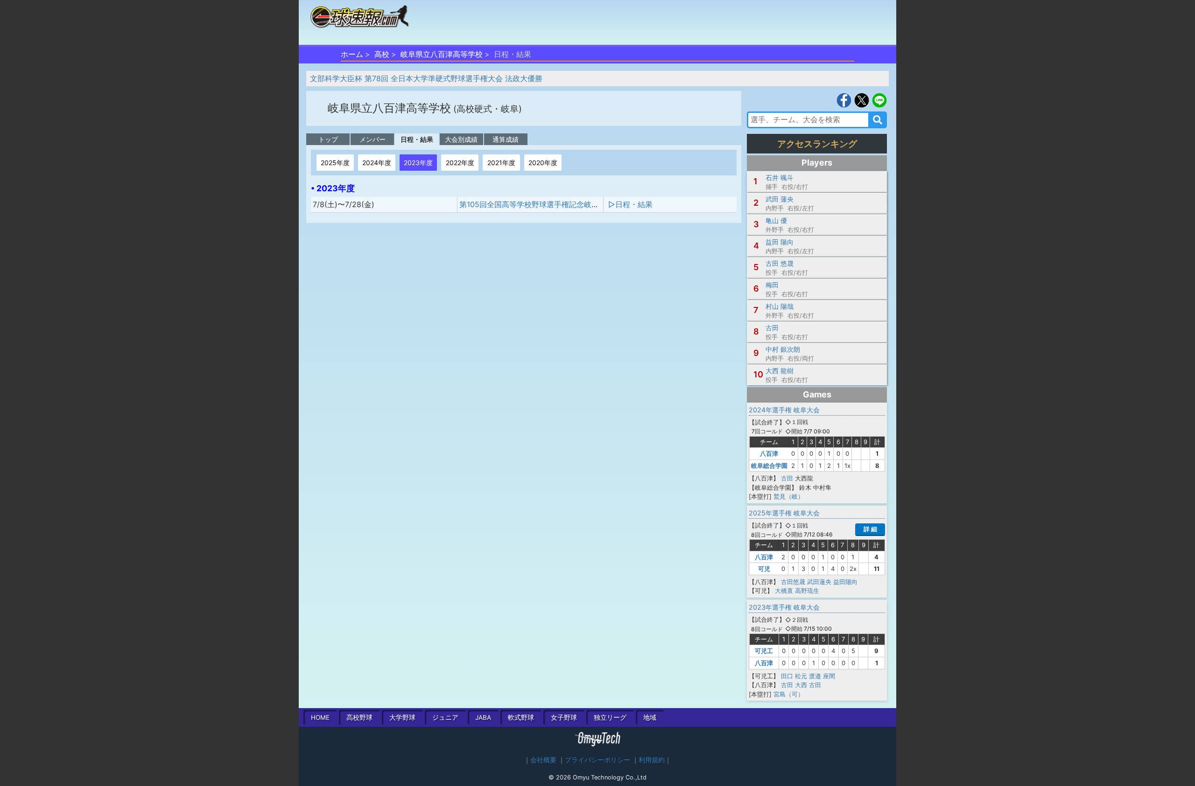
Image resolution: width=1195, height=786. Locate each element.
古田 (787, 478)
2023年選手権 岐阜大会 (784, 607)
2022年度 (460, 163)
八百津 (769, 453)
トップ (328, 139)
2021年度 (501, 163)
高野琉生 (807, 590)
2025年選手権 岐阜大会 (784, 513)
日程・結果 (417, 139)
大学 (402, 717)
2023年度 (418, 163)
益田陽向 (845, 581)
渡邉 (815, 676)
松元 (801, 676)
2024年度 (376, 163)
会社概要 (543, 760)
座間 (829, 676)
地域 (649, 717)
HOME (320, 717)
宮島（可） (788, 694)
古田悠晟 (793, 581)
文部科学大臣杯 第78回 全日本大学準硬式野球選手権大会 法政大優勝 (426, 78)
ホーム (352, 54)
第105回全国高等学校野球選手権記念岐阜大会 (536, 204)
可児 (764, 568)
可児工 (764, 650)
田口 (787, 676)
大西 (801, 685)
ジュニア (445, 717)
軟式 (521, 717)
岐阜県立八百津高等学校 (442, 54)
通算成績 (505, 139)
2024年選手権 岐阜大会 (784, 410)
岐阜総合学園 (769, 465)
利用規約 (652, 760)
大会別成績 (461, 139)
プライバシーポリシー (597, 760)
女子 (564, 717)
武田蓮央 (819, 581)
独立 (610, 717)
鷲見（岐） (788, 496)
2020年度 (542, 163)
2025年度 (335, 163)
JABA (483, 717)
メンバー (372, 139)
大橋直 (784, 590)
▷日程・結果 (630, 204)
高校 (381, 54)
